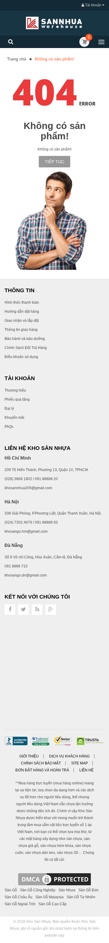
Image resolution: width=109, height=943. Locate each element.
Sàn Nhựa (66, 890)
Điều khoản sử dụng (21, 357)
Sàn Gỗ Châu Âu (18, 897)
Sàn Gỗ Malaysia (49, 897)
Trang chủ (16, 59)
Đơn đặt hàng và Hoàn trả (42, 770)
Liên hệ (86, 770)
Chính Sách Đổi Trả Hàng (26, 348)
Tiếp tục (54, 161)
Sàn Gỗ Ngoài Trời (20, 904)
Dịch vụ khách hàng (69, 756)
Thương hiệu (15, 390)
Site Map (79, 763)
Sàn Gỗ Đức (88, 890)
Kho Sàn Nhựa (38, 921)
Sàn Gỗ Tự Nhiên (81, 897)
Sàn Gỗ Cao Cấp (52, 904)
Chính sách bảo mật (41, 763)
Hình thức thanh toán (22, 302)
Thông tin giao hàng (21, 330)
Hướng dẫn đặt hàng (22, 311)
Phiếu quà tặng (17, 399)
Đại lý (9, 408)
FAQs (9, 427)
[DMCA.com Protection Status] (54, 879)
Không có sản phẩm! (54, 59)
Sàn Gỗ (11, 890)
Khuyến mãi (14, 417)
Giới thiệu (29, 756)
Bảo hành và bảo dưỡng (25, 339)
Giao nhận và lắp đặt (22, 320)
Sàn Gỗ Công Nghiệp (37, 890)
